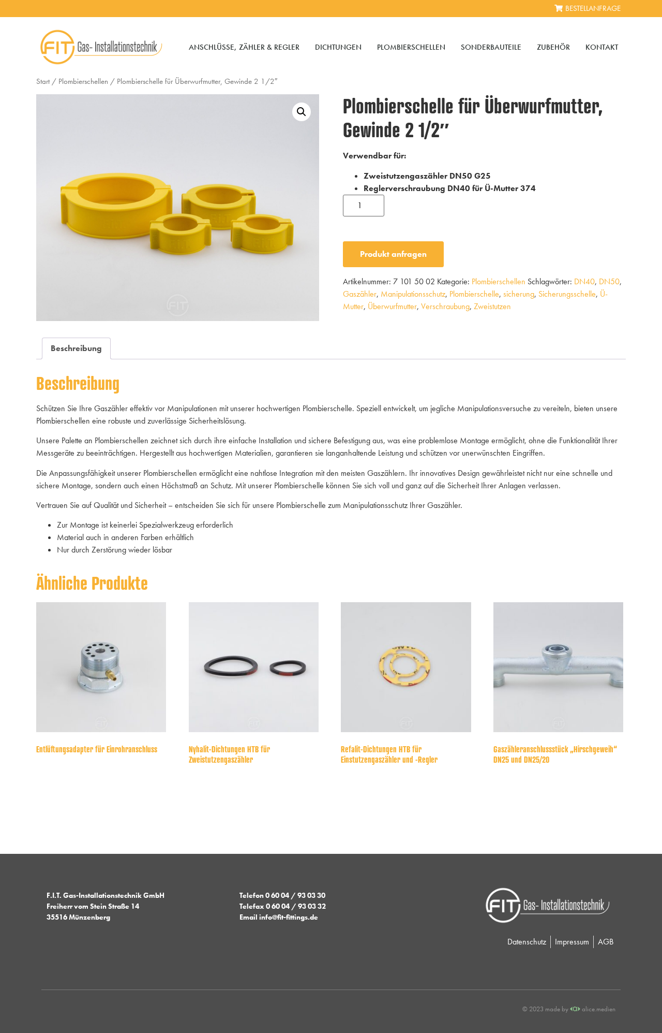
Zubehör (553, 47)
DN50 (609, 281)
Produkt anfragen (393, 254)
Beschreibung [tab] (76, 348)
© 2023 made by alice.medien (568, 1009)
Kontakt (601, 47)
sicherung (518, 293)
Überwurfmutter (392, 306)
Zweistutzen (492, 306)
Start (43, 81)
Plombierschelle (474, 293)
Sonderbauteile (491, 47)
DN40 (584, 281)
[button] (301, 112)
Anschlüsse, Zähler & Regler (244, 47)
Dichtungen (338, 47)
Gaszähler (360, 293)
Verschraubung (445, 306)
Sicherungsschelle (567, 293)
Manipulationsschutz (413, 293)
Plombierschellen (411, 47)
